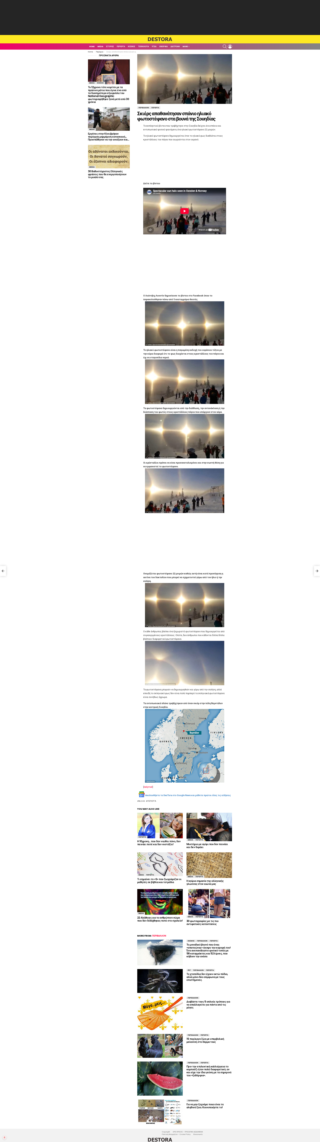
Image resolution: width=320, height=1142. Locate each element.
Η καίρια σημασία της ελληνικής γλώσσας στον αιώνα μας (205, 882)
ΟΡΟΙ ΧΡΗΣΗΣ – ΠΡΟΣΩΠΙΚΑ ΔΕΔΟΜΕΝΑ (188, 1132)
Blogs (142, 801)
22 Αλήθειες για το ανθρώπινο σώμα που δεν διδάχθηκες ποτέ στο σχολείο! (160, 919)
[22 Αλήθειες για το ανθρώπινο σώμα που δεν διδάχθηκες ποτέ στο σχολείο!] (160, 902)
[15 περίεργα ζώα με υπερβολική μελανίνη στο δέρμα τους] (160, 1046)
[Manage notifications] (4, 1138)
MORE (185, 46)
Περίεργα (121, 46)
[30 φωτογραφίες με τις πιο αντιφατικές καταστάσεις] (209, 903)
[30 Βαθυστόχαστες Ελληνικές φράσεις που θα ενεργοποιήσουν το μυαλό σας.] (109, 156)
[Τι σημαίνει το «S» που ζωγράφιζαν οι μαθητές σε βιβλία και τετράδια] (160, 864)
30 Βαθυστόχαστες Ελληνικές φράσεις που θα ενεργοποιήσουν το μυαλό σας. (107, 174)
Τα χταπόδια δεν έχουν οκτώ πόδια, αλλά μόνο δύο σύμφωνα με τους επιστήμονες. (207, 977)
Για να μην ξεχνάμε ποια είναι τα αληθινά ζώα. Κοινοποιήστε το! (205, 1106)
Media (100, 46)
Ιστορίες (110, 46)
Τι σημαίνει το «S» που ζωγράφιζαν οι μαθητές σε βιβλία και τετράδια (159, 880)
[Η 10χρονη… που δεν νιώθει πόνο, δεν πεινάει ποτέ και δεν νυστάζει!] (160, 825)
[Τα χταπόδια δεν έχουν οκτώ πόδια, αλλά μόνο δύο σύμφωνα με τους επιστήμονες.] (160, 981)
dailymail (148, 787)
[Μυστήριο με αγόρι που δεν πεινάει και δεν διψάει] (209, 827)
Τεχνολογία (143, 46)
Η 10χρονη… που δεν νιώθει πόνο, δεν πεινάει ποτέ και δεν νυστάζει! (159, 842)
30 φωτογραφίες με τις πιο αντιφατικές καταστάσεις (202, 922)
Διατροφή (175, 46)
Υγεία (154, 46)
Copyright (166, 1132)
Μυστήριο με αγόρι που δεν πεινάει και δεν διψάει (207, 845)
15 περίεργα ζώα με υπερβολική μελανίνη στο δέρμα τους (205, 1040)
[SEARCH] (225, 46)
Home (92, 46)
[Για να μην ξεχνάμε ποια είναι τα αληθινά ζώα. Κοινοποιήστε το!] (160, 1112)
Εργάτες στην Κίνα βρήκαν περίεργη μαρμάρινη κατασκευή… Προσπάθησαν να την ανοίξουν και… (108, 136)
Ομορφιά (163, 46)
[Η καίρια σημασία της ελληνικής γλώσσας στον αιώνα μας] (209, 865)
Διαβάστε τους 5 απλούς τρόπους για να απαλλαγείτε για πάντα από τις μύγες (208, 1004)
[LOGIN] (230, 46)
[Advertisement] (160, 17)
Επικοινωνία (197, 1134)
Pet (189, 970)
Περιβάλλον (159, 935)
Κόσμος (131, 46)
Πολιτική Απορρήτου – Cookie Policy (176, 1134)
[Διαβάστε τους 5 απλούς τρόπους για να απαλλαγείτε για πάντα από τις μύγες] (160, 1013)
